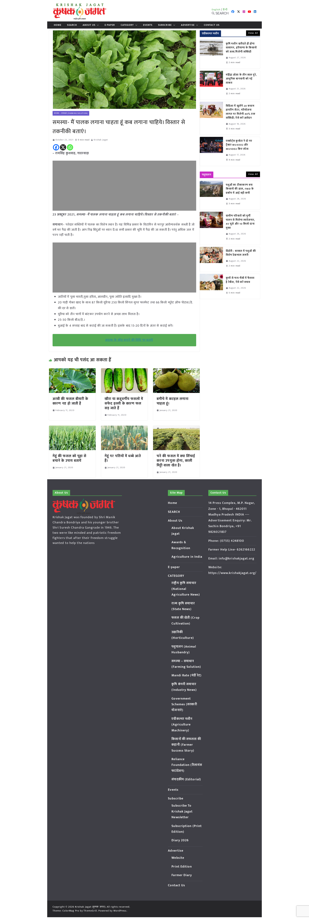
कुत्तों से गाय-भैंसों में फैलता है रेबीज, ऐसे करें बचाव (240, 280)
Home (57, 25)
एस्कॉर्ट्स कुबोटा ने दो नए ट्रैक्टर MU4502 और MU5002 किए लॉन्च (239, 145)
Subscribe (165, 25)
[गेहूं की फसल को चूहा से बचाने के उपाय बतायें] (72, 428)
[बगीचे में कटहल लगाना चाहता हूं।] (176, 370)
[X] (63, 147)
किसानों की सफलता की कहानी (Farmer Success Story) (186, 744)
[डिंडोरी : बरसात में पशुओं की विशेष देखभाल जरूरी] (211, 259)
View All (253, 33)
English (216, 10)
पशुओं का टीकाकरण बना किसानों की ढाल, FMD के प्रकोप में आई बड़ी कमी (240, 189)
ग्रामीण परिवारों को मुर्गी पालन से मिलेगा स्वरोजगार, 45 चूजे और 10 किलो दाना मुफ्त (240, 222)
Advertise (188, 25)
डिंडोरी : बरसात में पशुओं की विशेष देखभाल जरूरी (241, 253)
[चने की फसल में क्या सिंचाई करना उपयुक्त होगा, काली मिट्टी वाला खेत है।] (176, 428)
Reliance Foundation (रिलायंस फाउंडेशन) (186, 765)
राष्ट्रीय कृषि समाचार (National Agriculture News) (185, 588)
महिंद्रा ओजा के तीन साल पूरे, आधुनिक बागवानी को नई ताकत (241, 79)
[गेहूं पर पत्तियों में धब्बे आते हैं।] (124, 428)
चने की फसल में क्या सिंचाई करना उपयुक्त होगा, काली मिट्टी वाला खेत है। (176, 460)
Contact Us (211, 25)
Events (147, 25)
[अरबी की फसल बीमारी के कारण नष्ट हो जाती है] (72, 370)
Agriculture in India (186, 556)
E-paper (110, 25)
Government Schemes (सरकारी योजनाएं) (184, 704)
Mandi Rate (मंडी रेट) (186, 675)
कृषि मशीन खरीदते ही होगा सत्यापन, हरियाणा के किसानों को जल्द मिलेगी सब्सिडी (241, 48)
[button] (97, 25)
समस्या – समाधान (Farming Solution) (71, 113)
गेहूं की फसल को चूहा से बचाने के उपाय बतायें (70, 458)
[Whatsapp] (70, 147)
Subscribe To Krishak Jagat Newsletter (181, 811)
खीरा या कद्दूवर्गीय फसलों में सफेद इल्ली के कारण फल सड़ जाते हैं (124, 403)
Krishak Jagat (101, 140)
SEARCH (72, 25)
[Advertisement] (124, 186)
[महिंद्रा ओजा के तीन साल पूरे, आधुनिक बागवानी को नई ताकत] (211, 85)
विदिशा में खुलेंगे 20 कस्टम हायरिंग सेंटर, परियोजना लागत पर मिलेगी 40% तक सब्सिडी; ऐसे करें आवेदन (240, 112)
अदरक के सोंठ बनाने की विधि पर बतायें (129, 340)
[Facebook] (56, 147)
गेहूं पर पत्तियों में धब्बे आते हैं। (123, 458)
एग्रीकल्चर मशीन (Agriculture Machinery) (181, 724)
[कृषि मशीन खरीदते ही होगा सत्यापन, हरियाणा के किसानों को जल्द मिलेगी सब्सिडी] (211, 54)
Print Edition (181, 866)
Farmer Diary (181, 875)
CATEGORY (127, 25)
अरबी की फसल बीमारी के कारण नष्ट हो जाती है (70, 401)
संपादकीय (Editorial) (186, 779)
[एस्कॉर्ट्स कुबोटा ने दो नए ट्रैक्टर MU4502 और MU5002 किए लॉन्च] (211, 151)
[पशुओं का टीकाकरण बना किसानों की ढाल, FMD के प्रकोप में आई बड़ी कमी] (211, 195)
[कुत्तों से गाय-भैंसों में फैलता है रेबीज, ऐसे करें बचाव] (211, 286)
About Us (89, 25)
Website (177, 858)
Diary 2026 (180, 840)
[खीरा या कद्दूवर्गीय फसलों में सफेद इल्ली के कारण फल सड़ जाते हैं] (124, 370)
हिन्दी (225, 10)
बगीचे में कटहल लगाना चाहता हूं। (172, 401)
